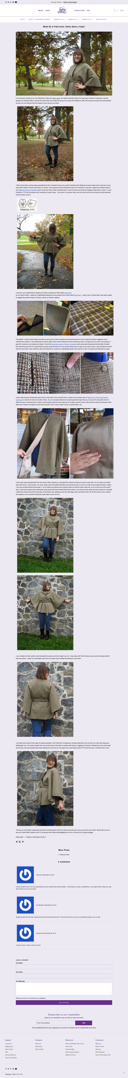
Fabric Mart (19, 1074)
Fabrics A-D (59, 19)
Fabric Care (68, 1046)
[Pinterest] (11, 2)
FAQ (88, 11)
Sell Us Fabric (39, 1049)
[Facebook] (6, 2)
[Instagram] (8, 2)
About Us (38, 1044)
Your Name (19, 963)
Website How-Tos (70, 1055)
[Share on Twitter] (20, 842)
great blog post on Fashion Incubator (64, 344)
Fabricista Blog (69, 1049)
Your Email (19, 972)
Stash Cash (79, 11)
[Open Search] (115, 10)
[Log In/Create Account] (118, 10)
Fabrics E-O (73, 19)
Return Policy (9, 1049)
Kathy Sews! (56, 98)
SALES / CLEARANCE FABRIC (39, 19)
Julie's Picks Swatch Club (102, 1055)
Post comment (64, 1002)
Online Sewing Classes (72, 1052)
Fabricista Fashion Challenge (28, 190)
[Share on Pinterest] (23, 842)
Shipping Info (9, 1046)
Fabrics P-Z (87, 19)
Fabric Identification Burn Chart (74, 1044)
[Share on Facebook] (17, 842)
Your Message (20, 981)
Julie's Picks (101, 19)
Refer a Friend (99, 1046)
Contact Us (8, 1044)
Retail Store (38, 1046)
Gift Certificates (100, 1052)
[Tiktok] (13, 2)
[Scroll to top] (124, 1073)
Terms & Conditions (11, 1058)
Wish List (98, 1044)
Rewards (98, 1049)
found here (67, 293)
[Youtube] (16, 2)
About (40, 11)
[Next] (90, 2)
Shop (22, 19)
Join (83, 1023)
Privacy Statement (10, 1055)
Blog (48, 11)
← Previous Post (63, 854)
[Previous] (37, 2)
